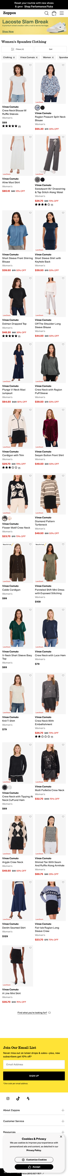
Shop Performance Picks (38, 6)
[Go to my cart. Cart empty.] (54, 13)
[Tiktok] (18, 1098)
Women (47, 57)
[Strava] (28, 1098)
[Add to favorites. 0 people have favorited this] (30, 65)
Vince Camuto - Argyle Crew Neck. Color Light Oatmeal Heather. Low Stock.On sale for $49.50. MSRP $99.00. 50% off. (17, 845)
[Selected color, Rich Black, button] (4, 518)
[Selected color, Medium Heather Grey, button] (37, 179)
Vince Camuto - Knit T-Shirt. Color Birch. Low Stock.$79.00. (17, 705)
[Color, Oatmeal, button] (9, 518)
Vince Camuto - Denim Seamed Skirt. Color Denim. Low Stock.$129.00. (17, 910)
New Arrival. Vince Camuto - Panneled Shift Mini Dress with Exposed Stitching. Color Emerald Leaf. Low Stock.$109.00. (50, 572)
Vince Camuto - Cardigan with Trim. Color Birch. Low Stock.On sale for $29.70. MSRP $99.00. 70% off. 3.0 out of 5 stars (17, 438)
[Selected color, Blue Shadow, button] (37, 107)
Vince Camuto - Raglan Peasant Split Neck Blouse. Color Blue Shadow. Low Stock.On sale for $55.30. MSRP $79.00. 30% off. (50, 97)
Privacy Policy (33, 1150)
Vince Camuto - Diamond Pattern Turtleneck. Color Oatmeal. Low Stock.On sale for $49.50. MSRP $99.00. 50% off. (50, 505)
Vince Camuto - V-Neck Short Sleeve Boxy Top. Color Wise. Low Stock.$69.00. (17, 638)
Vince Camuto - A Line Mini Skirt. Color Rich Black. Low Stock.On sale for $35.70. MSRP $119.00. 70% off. (17, 974)
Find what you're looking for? (32, 1012)
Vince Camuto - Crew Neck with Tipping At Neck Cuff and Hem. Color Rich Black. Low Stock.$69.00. (17, 776)
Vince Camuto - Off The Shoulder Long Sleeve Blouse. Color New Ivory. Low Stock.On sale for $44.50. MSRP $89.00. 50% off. (50, 307)
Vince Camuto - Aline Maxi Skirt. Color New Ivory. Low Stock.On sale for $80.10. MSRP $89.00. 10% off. (17, 170)
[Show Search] (46, 13)
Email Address (14, 1064)
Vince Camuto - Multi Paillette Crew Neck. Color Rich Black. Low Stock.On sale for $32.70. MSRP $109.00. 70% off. (50, 776)
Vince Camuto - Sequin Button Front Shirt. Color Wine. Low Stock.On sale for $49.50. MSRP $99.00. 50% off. (50, 438)
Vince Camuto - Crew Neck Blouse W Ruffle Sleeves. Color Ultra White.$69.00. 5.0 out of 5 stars (17, 97)
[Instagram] (7, 1098)
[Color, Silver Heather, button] (9, 787)
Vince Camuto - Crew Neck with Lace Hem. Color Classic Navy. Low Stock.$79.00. (50, 638)
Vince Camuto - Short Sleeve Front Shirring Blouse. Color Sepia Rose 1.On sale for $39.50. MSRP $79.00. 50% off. (17, 241)
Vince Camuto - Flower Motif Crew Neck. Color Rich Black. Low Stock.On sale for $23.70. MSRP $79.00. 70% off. (17, 505)
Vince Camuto (27, 57)
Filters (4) (20, 49)
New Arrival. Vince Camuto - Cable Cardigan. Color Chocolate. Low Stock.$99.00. (17, 572)
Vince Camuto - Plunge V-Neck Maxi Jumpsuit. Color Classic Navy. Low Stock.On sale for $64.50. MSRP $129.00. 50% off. (17, 373)
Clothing (7, 57)
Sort (51, 49)
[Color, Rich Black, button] (42, 107)
